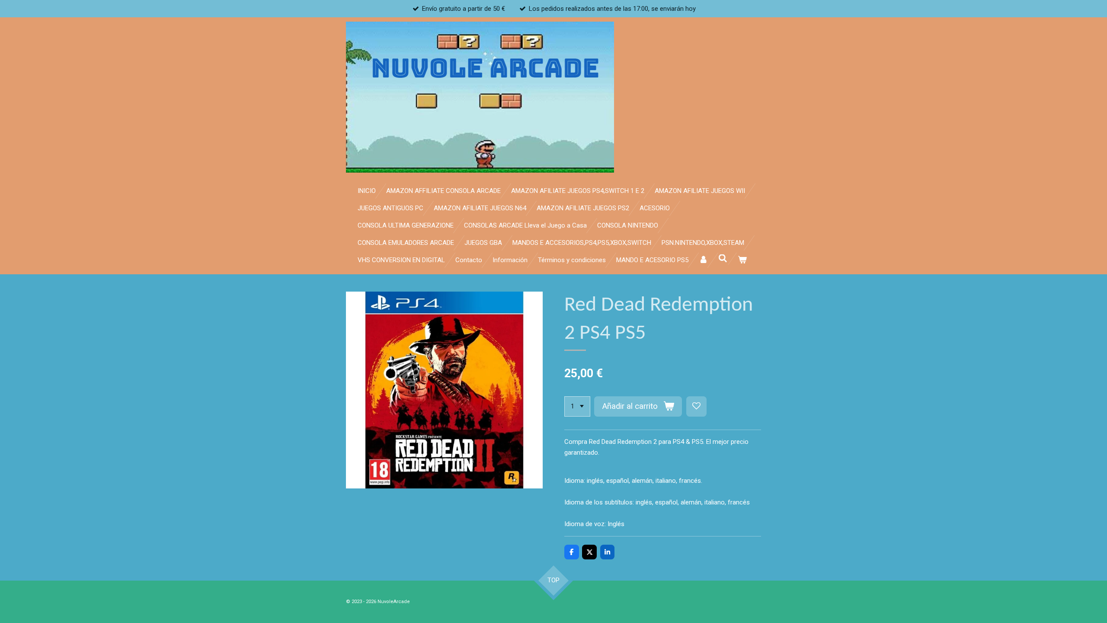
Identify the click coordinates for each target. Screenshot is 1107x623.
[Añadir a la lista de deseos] (696, 406)
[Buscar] (723, 259)
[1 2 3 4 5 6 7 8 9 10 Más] (577, 406)
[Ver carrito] (742, 260)
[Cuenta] (703, 260)
